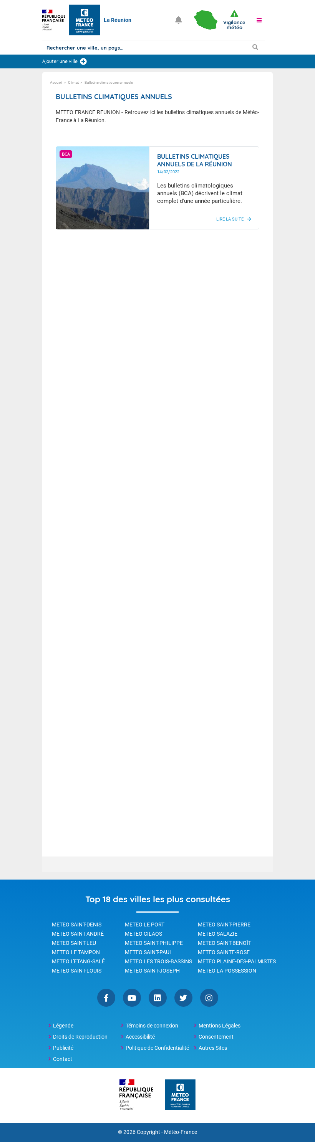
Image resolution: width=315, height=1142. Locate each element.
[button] (259, 20)
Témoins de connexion (152, 1025)
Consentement (216, 1036)
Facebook (106, 998)
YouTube (132, 998)
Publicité (63, 1048)
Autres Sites (213, 1048)
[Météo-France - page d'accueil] (180, 1095)
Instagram (209, 998)
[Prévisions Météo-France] (84, 20)
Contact (62, 1059)
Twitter (183, 998)
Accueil (56, 82)
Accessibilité (140, 1036)
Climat (73, 82)
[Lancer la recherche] (255, 47)
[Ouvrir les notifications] (178, 20)
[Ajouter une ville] (83, 61)
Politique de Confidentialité (157, 1048)
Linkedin (158, 998)
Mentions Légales (219, 1025)
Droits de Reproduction (80, 1036)
